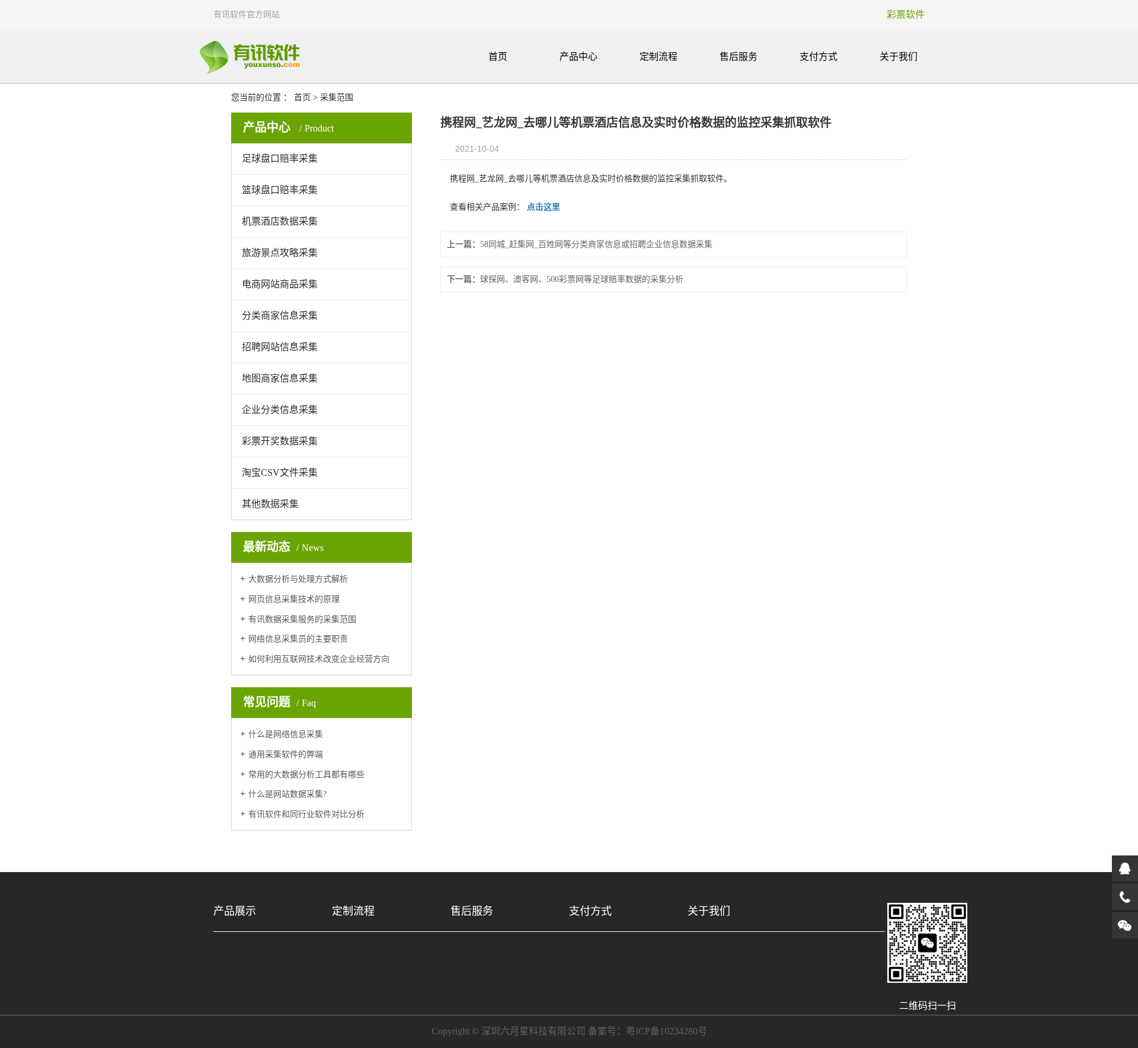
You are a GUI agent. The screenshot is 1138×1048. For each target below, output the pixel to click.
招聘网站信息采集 (280, 347)
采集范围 (336, 97)
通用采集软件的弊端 (285, 754)
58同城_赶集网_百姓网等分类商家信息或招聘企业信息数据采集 (596, 244)
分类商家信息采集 (280, 315)
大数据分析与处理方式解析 (298, 579)
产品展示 (234, 911)
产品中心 (578, 57)
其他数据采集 (270, 504)
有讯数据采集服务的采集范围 (302, 619)
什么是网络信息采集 (285, 734)
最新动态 (283, 546)
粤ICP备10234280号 (666, 1031)
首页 (497, 57)
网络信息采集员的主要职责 (298, 638)
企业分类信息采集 (280, 410)
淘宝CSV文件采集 (280, 472)
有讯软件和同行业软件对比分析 (306, 814)
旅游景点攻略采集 (280, 253)
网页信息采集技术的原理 (294, 599)
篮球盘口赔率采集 (280, 190)
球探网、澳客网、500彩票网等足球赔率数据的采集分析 (581, 279)
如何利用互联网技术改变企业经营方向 (318, 659)
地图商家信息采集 (280, 378)
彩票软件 (906, 14)
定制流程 (658, 57)
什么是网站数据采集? (287, 794)
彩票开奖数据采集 (280, 441)
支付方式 (818, 57)
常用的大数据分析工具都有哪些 (306, 774)
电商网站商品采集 (280, 284)
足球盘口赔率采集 (280, 158)
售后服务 (738, 57)
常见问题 (279, 702)
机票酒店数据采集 (280, 221)
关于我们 (899, 57)
